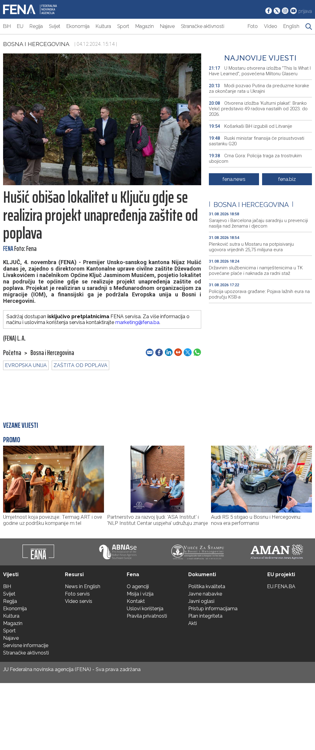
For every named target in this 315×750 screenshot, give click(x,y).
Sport (123, 26)
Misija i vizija (140, 594)
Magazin (144, 26)
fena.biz (287, 179)
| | (251, 205)
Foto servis (77, 594)
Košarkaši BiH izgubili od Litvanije (250, 126)
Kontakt (136, 601)
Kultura (103, 26)
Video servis (78, 601)
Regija (36, 26)
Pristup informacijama (212, 608)
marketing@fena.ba (137, 322)
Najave (167, 26)
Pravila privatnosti (147, 616)
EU (20, 26)
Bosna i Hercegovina (36, 44)
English (291, 26)
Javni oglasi (201, 601)
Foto (253, 26)
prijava (305, 11)
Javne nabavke (205, 594)
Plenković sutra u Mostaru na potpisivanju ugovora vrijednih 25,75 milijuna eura (251, 246)
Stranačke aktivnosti (202, 26)
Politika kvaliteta (206, 586)
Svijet (54, 26)
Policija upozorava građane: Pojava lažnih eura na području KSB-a (259, 294)
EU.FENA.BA (281, 586)
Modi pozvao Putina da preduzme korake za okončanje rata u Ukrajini (259, 88)
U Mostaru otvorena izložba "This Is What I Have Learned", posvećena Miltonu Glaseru (260, 70)
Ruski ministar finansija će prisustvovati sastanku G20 (256, 140)
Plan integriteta (205, 616)
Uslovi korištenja (145, 608)
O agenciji (138, 586)
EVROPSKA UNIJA (26, 365)
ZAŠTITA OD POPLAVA (80, 365)
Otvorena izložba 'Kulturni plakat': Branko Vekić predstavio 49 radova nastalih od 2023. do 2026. (258, 108)
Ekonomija (78, 26)
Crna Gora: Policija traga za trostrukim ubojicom (255, 158)
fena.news (233, 179)
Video (270, 26)
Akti (192, 623)
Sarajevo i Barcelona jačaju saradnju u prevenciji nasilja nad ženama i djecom (258, 223)
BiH (7, 26)
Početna (12, 353)
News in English (82, 586)
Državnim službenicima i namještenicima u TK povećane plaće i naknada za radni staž (256, 270)
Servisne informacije (25, 645)
